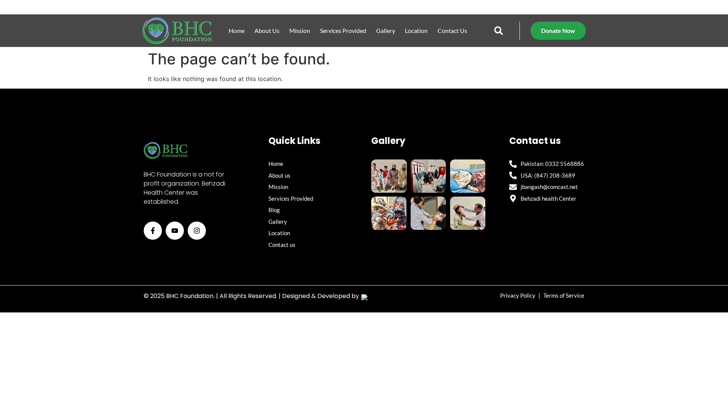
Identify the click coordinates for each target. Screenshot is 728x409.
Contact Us (452, 30)
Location (416, 30)
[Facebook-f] (153, 231)
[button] (499, 31)
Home (237, 30)
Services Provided (343, 30)
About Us (266, 30)
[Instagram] (197, 231)
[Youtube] (175, 231)
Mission (299, 30)
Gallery (385, 30)
